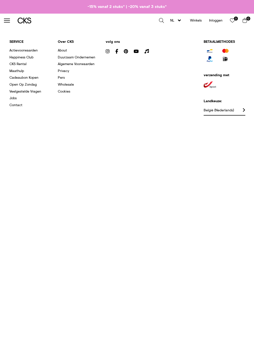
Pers (61, 77)
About (62, 50)
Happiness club (21, 57)
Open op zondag (23, 84)
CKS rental (18, 63)
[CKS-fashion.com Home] (86, 20)
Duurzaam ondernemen (76, 57)
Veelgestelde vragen (25, 91)
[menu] (7, 20)
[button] (161, 20)
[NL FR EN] (177, 20)
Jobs (13, 97)
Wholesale (66, 84)
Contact (15, 104)
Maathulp (16, 70)
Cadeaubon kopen (23, 77)
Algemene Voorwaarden (76, 63)
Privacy (63, 70)
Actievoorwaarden (23, 50)
